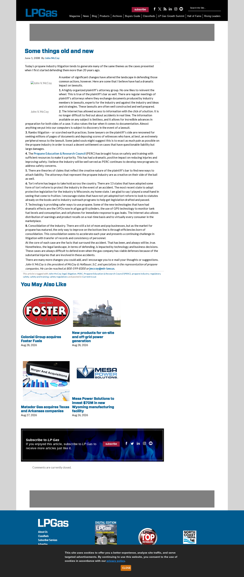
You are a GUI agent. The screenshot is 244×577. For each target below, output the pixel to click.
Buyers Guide (132, 16)
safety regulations (59, 276)
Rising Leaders (212, 16)
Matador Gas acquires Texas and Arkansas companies (45, 409)
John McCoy (52, 58)
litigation (72, 273)
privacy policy (116, 560)
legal (64, 273)
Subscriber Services (47, 540)
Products (105, 16)
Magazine (74, 16)
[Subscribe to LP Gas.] (140, 9)
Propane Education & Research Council (60, 153)
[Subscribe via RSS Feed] (165, 9)
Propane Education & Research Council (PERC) (107, 273)
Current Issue (89, 276)
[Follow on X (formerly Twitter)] (159, 9)
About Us (42, 532)
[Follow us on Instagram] (175, 9)
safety (26, 276)
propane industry (140, 273)
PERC (80, 273)
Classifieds (149, 16)
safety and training (39, 276)
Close (126, 568)
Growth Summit (171, 16)
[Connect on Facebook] (154, 9)
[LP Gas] (38, 13)
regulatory (155, 273)
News (86, 16)
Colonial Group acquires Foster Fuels (41, 339)
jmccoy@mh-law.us (101, 268)
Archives (117, 16)
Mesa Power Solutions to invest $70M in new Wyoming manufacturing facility (93, 405)
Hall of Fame (194, 16)
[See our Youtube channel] (181, 9)
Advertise (42, 544)
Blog (94, 16)
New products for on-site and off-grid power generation (93, 337)
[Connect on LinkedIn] (170, 9)
